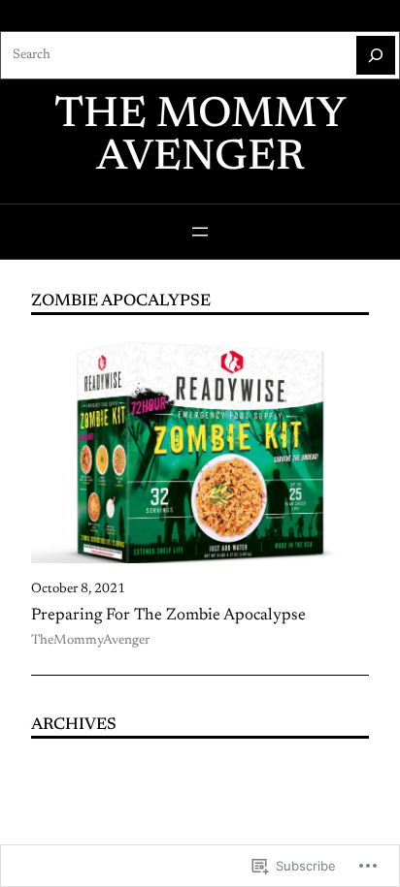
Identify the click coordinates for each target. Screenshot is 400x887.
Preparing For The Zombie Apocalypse (168, 615)
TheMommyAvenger (90, 641)
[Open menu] (200, 231)
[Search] (375, 55)
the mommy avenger (200, 137)
